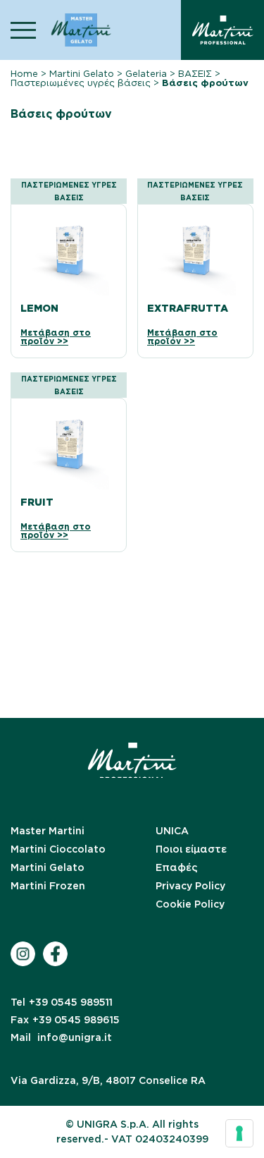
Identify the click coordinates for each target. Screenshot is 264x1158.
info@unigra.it (61, 1037)
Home (24, 73)
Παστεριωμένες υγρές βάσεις (81, 83)
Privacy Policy (190, 885)
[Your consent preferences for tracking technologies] (239, 1133)
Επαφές (177, 867)
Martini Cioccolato (58, 849)
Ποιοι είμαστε (191, 849)
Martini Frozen (48, 885)
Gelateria (146, 73)
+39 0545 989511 (62, 1002)
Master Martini (47, 830)
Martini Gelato (81, 73)
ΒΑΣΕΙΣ (195, 73)
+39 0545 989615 (65, 1019)
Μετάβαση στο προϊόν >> (55, 337)
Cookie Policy (190, 904)
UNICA (172, 830)
